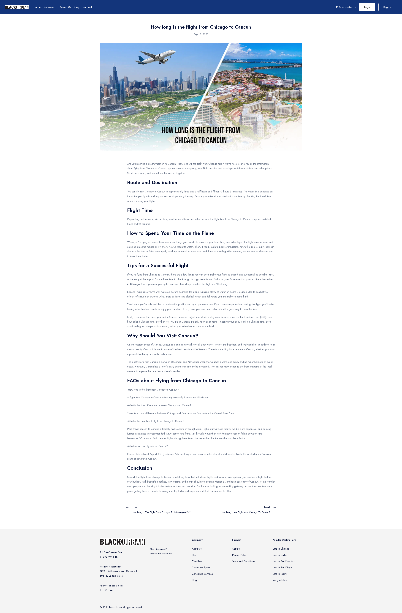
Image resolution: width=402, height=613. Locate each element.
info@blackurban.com (161, 553)
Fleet (194, 555)
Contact (87, 7)
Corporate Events (201, 567)
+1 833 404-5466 (109, 557)
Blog (76, 7)
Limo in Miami (279, 574)
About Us (65, 7)
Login (367, 7)
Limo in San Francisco (283, 561)
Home (37, 7)
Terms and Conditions (243, 561)
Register (387, 7)
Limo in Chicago (280, 549)
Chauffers (197, 561)
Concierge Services (202, 574)
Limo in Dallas (279, 555)
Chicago (150, 168)
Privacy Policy (239, 555)
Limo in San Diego (282, 567)
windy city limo (280, 580)
